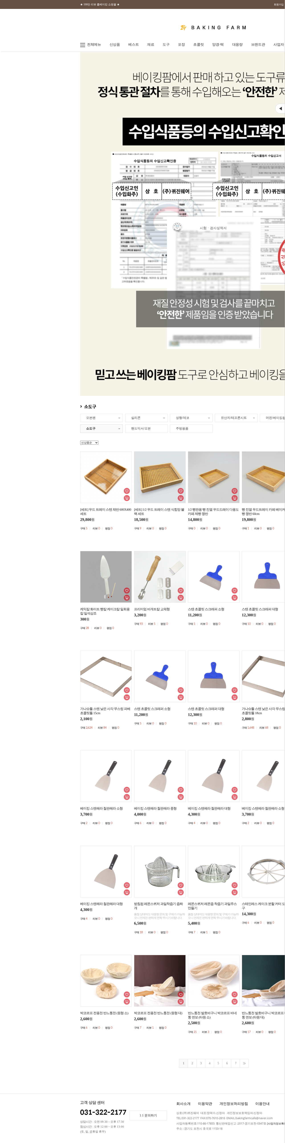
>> (244, 1063)
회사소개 (183, 1104)
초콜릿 (198, 44)
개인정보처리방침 (234, 1104)
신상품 (115, 44)
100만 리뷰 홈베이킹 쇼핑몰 (100, 4)
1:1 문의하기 (148, 1115)
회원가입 (279, 4)
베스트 (133, 44)
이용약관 (205, 1104)
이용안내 (262, 1104)
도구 (166, 44)
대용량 (237, 44)
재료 (150, 44)
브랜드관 (258, 44)
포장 (181, 44)
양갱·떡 (218, 44)
